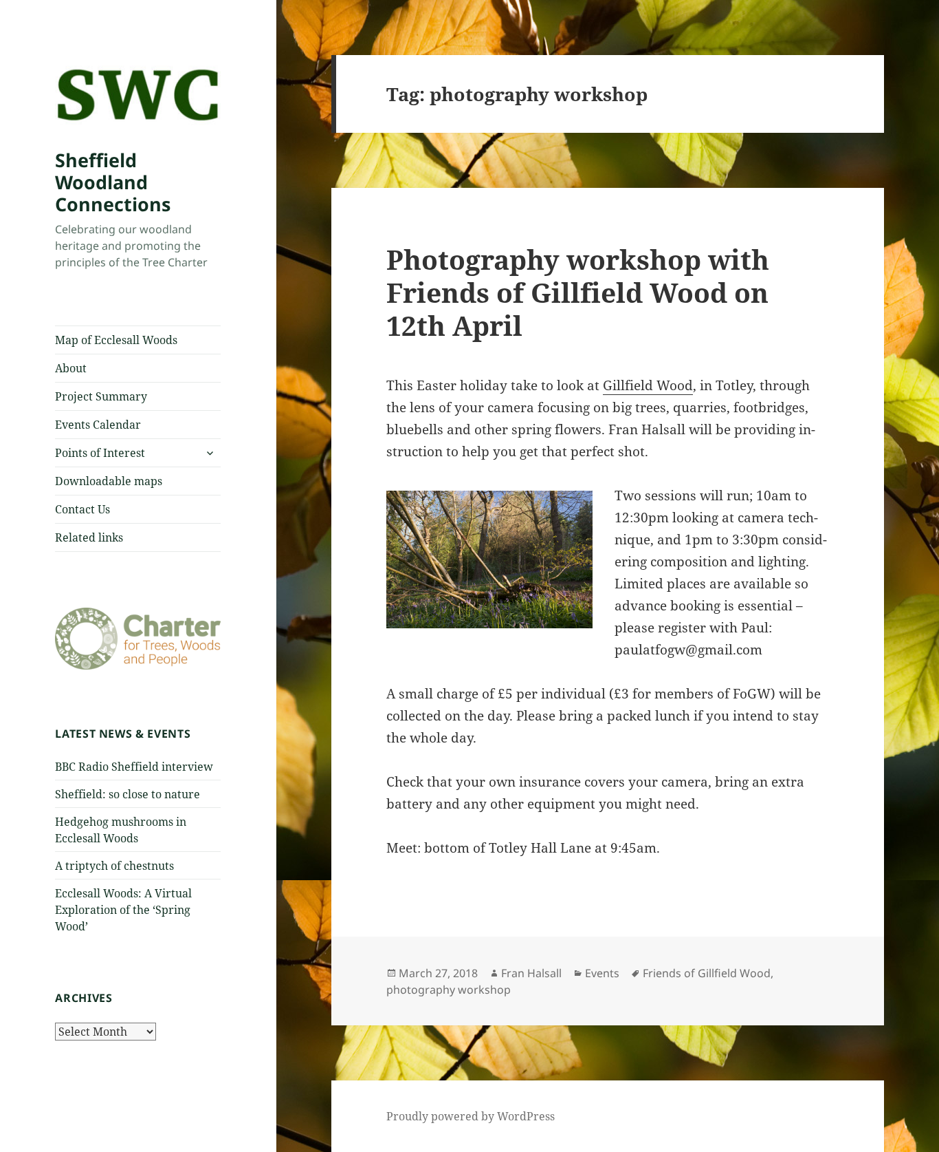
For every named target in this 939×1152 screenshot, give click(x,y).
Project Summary (101, 396)
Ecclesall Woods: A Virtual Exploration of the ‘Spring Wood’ (123, 910)
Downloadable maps (108, 481)
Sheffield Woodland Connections (112, 182)
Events (602, 973)
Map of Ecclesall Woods (116, 340)
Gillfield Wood (648, 385)
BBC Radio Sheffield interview (134, 766)
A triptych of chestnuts (114, 865)
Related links (89, 537)
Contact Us (82, 509)
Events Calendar (98, 424)
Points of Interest (100, 452)
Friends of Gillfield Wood (707, 973)
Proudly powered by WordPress (470, 1116)
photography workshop (448, 989)
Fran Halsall (531, 973)
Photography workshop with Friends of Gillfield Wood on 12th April (577, 292)
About (71, 368)
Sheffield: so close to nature (127, 794)
